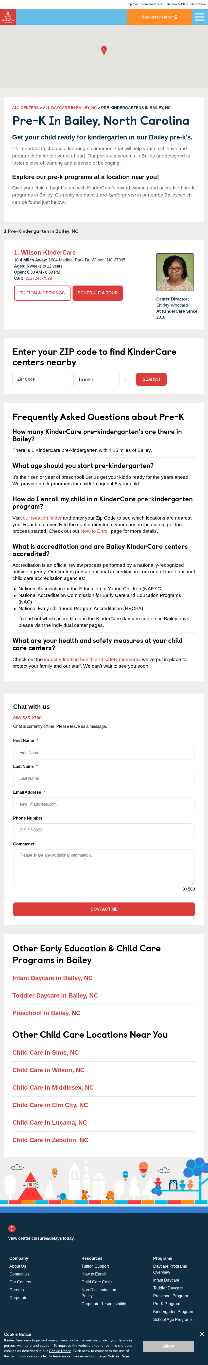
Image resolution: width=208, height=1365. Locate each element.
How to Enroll (95, 531)
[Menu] (200, 17)
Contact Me (104, 909)
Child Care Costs (96, 1282)
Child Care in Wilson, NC (48, 1070)
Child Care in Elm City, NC (50, 1105)
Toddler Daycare (168, 1288)
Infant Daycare (166, 1280)
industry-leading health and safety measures (92, 659)
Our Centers (20, 1282)
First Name (25, 740)
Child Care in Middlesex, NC (53, 1087)
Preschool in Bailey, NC (46, 1012)
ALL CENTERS (25, 107)
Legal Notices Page (113, 1356)
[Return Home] (8, 17)
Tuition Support (95, 1266)
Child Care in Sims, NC (45, 1052)
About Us (17, 1266)
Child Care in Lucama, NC (49, 1122)
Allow (168, 1346)
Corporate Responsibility (103, 1304)
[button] (104, 51)
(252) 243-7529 (38, 278)
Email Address (29, 792)
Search (151, 379)
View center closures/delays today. (41, 1238)
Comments (23, 844)
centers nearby (156, 17)
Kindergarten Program (173, 1311)
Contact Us (19, 1274)
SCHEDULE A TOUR (98, 293)
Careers (16, 1290)
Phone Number (27, 818)
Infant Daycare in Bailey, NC (52, 977)
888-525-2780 (27, 717)
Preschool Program (170, 1296)
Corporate (18, 1298)
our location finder (42, 518)
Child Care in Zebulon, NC (50, 1140)
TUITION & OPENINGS (42, 293)
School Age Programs (173, 1319)
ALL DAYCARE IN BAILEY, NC (70, 107)
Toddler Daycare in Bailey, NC (55, 995)
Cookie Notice (60, 1351)
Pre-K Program (166, 1304)
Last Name (25, 766)
